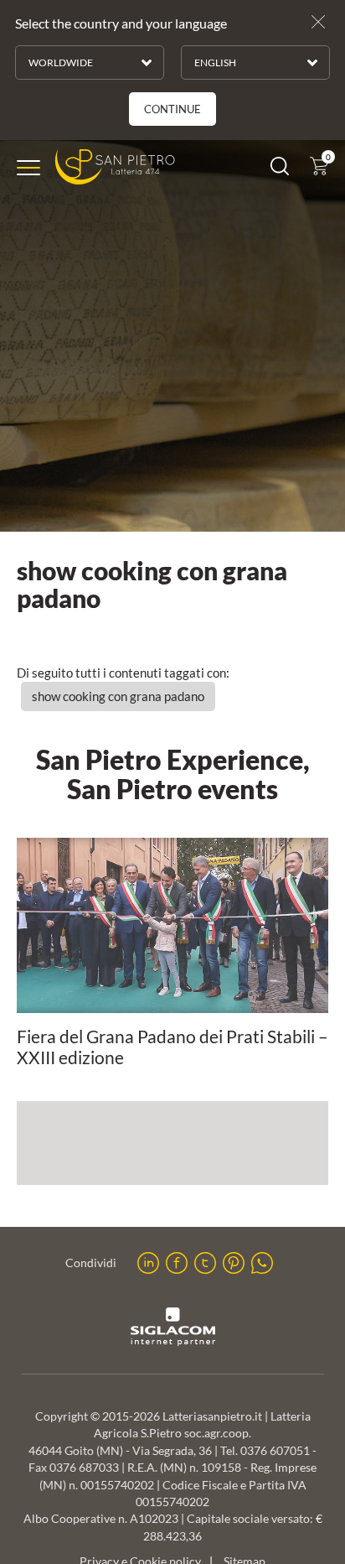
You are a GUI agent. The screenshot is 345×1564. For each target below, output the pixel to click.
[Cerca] (279, 170)
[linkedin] (148, 1263)
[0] (319, 170)
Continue (172, 109)
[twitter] (205, 1263)
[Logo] (115, 167)
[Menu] (28, 167)
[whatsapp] (262, 1263)
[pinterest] (234, 1263)
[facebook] (177, 1263)
